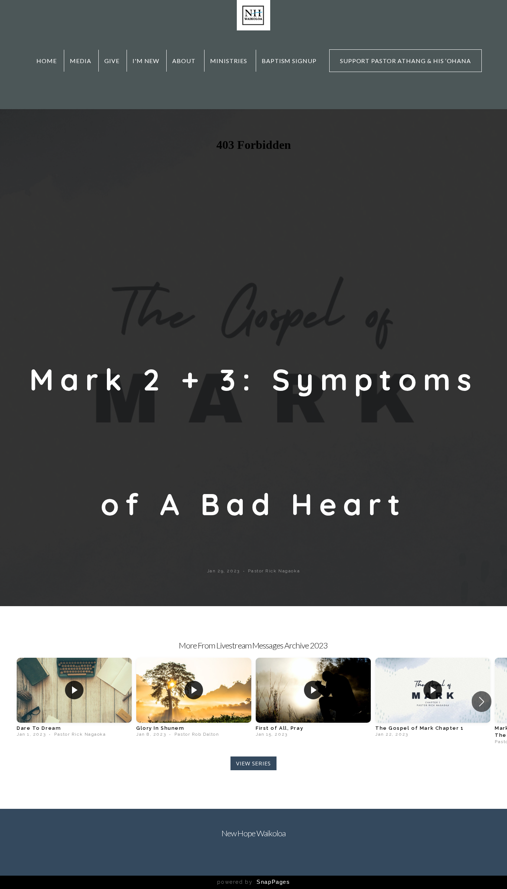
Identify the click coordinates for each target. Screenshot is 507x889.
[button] (482, 701)
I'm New (146, 60)
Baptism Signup (289, 60)
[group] (74, 698)
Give (112, 60)
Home (46, 60)
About (184, 60)
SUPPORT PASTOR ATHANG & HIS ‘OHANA (405, 60)
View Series (253, 763)
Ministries (229, 60)
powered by (253, 882)
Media (80, 60)
